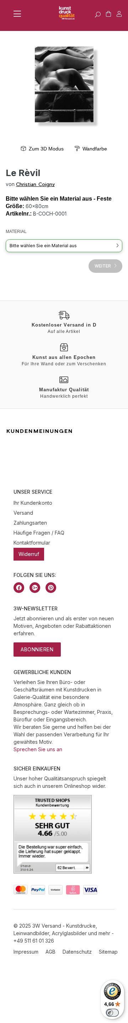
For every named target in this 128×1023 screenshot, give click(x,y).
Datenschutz (77, 952)
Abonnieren (37, 649)
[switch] (112, 1013)
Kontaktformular (32, 543)
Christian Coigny (35, 184)
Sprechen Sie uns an (38, 749)
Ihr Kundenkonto (33, 503)
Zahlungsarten (30, 523)
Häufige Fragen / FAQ (39, 533)
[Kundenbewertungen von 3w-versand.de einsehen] (53, 872)
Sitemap (108, 952)
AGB (50, 952)
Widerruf (28, 554)
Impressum (26, 952)
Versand (23, 513)
